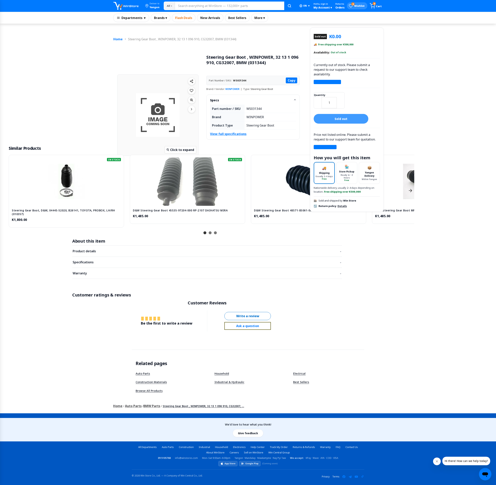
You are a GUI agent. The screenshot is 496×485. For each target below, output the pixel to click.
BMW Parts (151, 406)
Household (221, 373)
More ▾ (259, 18)
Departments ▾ (133, 18)
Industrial (204, 447)
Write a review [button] (247, 316)
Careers (234, 452)
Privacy (326, 476)
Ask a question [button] (247, 326)
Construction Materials (151, 382)
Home (118, 39)
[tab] (324, 173)
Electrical (299, 373)
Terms (335, 476)
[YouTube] (356, 476)
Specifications (207, 262)
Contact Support (327, 82)
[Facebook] (344, 476)
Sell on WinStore (253, 452)
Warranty (207, 273)
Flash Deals (183, 18)
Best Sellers (237, 18)
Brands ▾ (160, 18)
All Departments (147, 447)
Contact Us (351, 447)
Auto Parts (143, 373)
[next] (410, 191)
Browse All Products (149, 391)
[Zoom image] (191, 100)
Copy (291, 80)
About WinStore (215, 452)
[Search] (289, 6)
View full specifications (228, 134)
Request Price (325, 147)
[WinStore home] (126, 6)
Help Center (258, 447)
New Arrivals (210, 18)
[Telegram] (350, 476)
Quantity (319, 95)
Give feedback (248, 433)
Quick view (66, 201)
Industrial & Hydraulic (229, 382)
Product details (207, 251)
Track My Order (279, 447)
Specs (214, 100)
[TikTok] (362, 476)
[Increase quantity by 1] (340, 100)
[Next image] (191, 109)
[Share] (191, 81)
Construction (186, 447)
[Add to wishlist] (191, 90)
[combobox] (229, 6)
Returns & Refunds (304, 447)
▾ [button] (306, 5)
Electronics (239, 447)
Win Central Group (279, 452)
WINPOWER (232, 89)
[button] (152, 5)
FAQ (338, 447)
